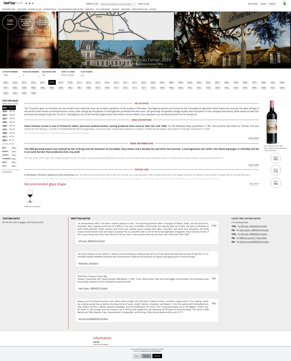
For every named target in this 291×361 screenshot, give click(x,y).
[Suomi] (32, 4)
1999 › (236, 82)
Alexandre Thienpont (88, 263)
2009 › (153, 82)
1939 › (24, 93)
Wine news (125, 9)
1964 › (181, 87)
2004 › (190, 82)
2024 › (15, 82)
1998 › (245, 82)
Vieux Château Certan (137, 64)
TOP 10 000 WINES (103, 9)
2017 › (80, 82)
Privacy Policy (156, 351)
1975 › (126, 87)
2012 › (126, 82)
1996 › (264, 82)
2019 (5, 111)
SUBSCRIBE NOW (8, 9)
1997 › (254, 82)
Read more (254, 138)
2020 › (52, 82)
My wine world (49, 9)
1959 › (208, 87)
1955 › (227, 87)
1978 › (107, 87)
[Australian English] (29, 4)
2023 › (24, 82)
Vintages (115, 9)
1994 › (282, 82)
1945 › (6, 93)
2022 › (33, 82)
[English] (26, 4)
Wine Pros (89, 9)
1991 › (6, 87)
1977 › (116, 87)
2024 (5, 140)
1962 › (190, 87)
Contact (153, 9)
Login (263, 3)
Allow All (157, 356)
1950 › (245, 87)
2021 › (43, 82)
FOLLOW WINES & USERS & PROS (71, 9)
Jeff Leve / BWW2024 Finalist (254, 226)
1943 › (15, 93)
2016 (5, 118)
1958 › (218, 87)
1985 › (52, 87)
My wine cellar (34, 9)
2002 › (208, 82)
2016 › (89, 82)
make (22, 222)
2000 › (227, 82)
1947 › (273, 87)
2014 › (107, 82)
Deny (136, 356)
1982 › (70, 87)
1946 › (282, 87)
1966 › (172, 87)
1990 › (15, 87)
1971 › (144, 87)
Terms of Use (144, 351)
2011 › (135, 82)
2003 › (199, 82)
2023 (5, 122)
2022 (5, 115)
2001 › (218, 82)
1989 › (24, 87)
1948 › (264, 87)
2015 (5, 129)
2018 (5, 125)
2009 (5, 133)
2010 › (144, 82)
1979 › (98, 87)
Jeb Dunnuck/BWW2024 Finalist (254, 241)
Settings (146, 356)
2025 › (6, 82)
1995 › (273, 82)
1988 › (33, 87)
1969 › (162, 87)
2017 (5, 136)
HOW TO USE (143, 3)
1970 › (153, 87)
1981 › (80, 87)
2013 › (116, 82)
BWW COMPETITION (140, 9)
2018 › (70, 82)
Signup (272, 3)
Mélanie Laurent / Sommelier (253, 238)
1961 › (199, 87)
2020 (5, 107)
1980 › (89, 87)
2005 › (181, 82)
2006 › (172, 82)
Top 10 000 (253, 3)
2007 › (162, 82)
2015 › (98, 82)
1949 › (254, 87)
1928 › (33, 93)
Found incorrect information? (11, 170)
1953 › (236, 87)
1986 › (43, 87)
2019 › (61, 82)
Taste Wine (21, 9)
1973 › (135, 87)
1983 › (61, 87)
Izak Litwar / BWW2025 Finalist (254, 230)
